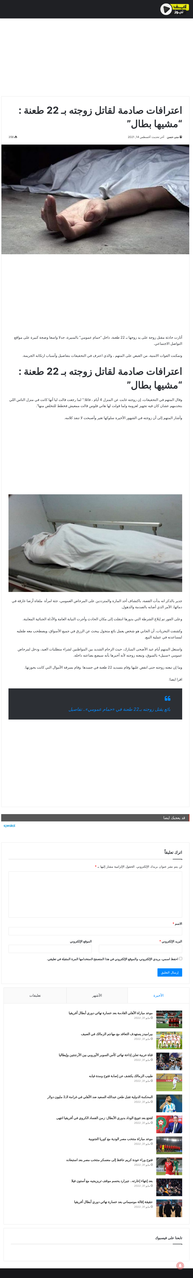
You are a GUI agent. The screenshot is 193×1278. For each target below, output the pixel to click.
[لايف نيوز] (174, 9)
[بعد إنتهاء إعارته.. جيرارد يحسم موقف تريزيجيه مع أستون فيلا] (169, 1187)
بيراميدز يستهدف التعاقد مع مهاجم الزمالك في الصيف (117, 1034)
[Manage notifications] (180, 1266)
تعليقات (35, 995)
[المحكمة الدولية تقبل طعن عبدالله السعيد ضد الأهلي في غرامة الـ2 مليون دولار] (169, 1103)
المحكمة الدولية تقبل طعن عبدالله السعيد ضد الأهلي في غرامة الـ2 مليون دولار (100, 1097)
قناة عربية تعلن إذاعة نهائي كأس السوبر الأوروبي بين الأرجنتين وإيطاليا (106, 1055)
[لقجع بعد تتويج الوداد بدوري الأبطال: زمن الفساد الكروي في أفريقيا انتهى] (169, 1124)
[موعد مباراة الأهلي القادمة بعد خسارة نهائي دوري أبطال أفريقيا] (169, 1019)
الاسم (177, 923)
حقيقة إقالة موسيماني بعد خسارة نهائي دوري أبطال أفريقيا (113, 1202)
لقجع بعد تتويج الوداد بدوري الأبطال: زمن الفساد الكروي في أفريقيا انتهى (104, 1118)
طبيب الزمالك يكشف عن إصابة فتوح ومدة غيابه (121, 1076)
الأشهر (97, 995)
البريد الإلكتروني (170, 941)
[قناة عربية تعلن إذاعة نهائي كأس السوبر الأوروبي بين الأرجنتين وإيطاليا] (169, 1061)
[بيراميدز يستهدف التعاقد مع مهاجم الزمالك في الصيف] (169, 1040)
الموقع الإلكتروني (81, 941)
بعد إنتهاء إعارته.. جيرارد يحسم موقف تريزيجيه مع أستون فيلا (112, 1181)
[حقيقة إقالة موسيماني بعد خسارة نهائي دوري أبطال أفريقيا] (169, 1208)
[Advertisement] (95, 56)
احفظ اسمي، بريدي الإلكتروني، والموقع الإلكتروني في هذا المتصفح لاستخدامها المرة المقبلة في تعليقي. (112, 959)
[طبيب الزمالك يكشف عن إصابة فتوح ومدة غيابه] (169, 1082)
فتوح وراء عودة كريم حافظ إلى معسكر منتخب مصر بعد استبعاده (109, 1160)
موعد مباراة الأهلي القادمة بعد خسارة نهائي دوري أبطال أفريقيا (111, 1013)
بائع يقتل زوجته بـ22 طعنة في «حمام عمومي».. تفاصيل (119, 709)
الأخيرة (158, 995)
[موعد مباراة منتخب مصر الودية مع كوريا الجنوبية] (169, 1145)
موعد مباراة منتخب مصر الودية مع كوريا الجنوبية (120, 1139)
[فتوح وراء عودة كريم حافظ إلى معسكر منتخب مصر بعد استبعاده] (169, 1166)
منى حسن (173, 137)
